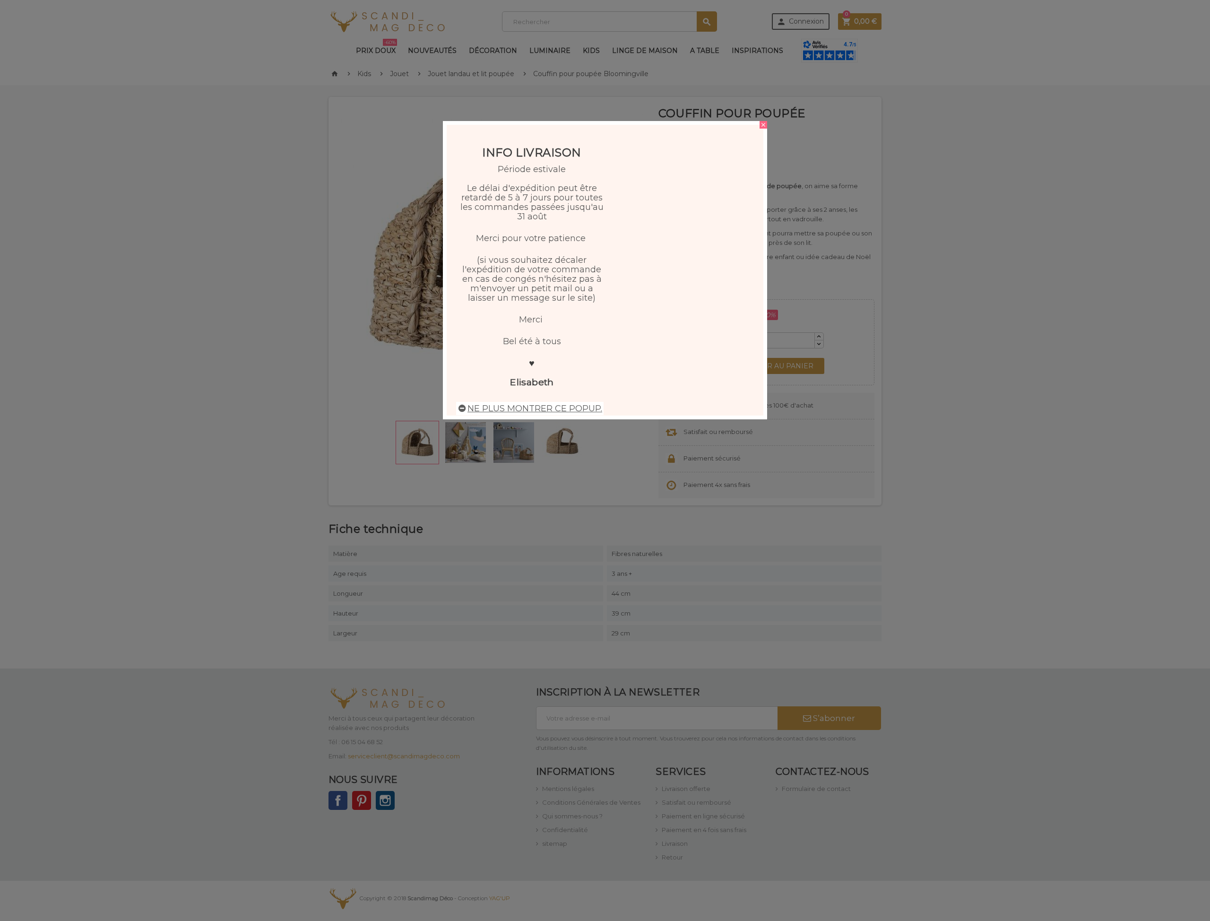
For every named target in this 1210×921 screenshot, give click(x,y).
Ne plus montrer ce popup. (534, 408)
